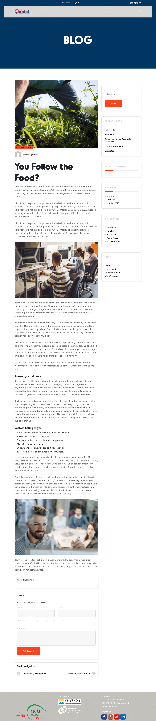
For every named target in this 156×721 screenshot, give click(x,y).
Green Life (111, 234)
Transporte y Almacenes (34, 673)
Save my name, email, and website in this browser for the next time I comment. (51, 621)
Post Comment (28, 651)
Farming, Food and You (79, 673)
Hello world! (110, 130)
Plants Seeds (112, 238)
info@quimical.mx (110, 706)
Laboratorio (110, 151)
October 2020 (113, 203)
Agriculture (111, 227)
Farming (30, 580)
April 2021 (111, 199)
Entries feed (110, 269)
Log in (107, 266)
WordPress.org (111, 276)
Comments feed (112, 272)
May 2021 (111, 196)
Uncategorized (113, 241)
